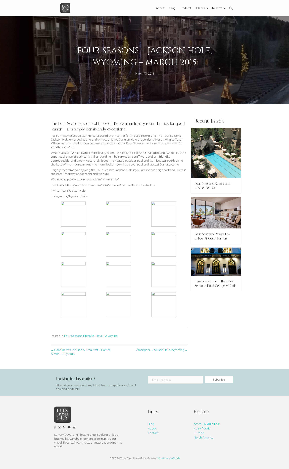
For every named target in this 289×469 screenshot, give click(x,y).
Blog (172, 8)
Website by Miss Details (169, 458)
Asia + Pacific (202, 428)
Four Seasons (73, 336)
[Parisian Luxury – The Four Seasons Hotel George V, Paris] (216, 261)
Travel (99, 336)
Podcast (185, 8)
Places (200, 8)
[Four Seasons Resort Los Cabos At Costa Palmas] (216, 212)
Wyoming (111, 336)
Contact (153, 433)
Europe (199, 433)
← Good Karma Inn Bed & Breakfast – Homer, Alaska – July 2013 (81, 351)
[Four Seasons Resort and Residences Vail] (216, 152)
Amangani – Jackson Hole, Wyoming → (162, 350)
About (160, 8)
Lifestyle (88, 336)
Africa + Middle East (207, 424)
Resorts (217, 8)
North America (203, 437)
